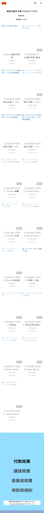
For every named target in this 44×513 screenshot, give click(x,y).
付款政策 (22, 461)
